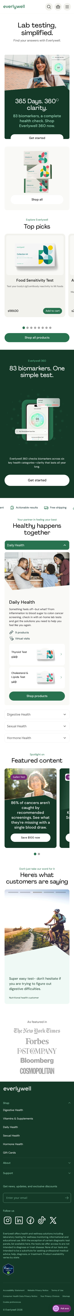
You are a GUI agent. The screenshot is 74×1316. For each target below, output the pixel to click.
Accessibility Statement (13, 1290)
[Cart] (58, 7)
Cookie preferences (12, 1302)
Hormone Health (19, 738)
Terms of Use (57, 1290)
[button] (67, 1198)
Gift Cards (9, 1152)
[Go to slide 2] (27, 328)
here (27, 1243)
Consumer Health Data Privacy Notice (20, 1296)
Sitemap (66, 1296)
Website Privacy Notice (38, 1290)
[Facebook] (30, 1221)
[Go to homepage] (14, 7)
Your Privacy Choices (49, 1296)
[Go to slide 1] (24, 327)
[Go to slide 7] (46, 328)
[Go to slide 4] (35, 328)
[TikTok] (41, 1221)
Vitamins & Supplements (18, 1118)
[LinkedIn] (19, 1221)
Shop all (37, 199)
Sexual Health (17, 726)
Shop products (37, 696)
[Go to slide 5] (39, 328)
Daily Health (15, 545)
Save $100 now (30, 837)
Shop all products (37, 338)
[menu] (67, 7)
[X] (53, 1221)
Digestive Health (19, 714)
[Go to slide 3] (31, 328)
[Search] (49, 7)
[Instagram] (7, 1221)
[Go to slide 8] (50, 328)
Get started (37, 138)
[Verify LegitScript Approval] (8, 1269)
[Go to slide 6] (43, 328)
